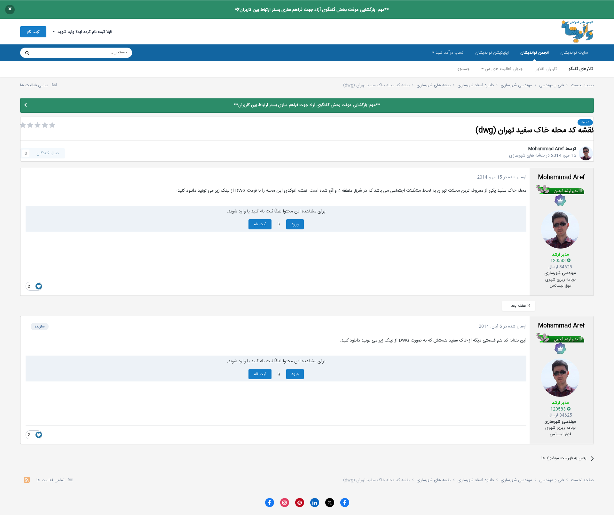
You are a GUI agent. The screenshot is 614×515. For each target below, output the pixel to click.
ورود (295, 224)
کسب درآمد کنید (449, 52)
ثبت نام (33, 31)
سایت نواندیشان (574, 52)
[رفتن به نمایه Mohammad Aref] (586, 153)
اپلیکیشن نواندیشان (492, 52)
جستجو (463, 69)
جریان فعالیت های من (503, 69)
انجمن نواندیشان (534, 52)
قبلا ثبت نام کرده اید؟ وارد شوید (83, 31)
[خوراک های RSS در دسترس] (26, 480)
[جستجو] (27, 53)
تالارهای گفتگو (581, 69)
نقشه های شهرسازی (527, 155)
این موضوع (51, 53)
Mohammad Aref (546, 149)
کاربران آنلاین (545, 69)
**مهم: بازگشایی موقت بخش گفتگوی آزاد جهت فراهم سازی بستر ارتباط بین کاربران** (312, 10)
